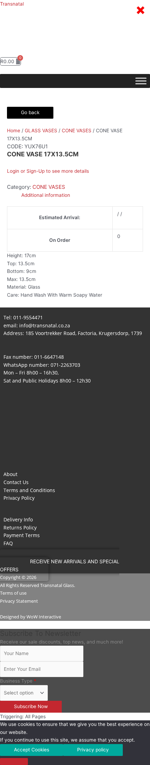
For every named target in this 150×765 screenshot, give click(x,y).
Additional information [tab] (45, 195)
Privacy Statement (19, 601)
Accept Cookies (31, 749)
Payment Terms (21, 535)
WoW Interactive (44, 617)
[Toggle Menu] (141, 81)
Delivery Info (18, 519)
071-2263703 (65, 365)
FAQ (8, 543)
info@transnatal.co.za (44, 325)
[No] (14, 761)
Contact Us (16, 482)
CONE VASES (76, 130)
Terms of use (13, 593)
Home (13, 130)
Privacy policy (93, 749)
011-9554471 (28, 317)
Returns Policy (20, 527)
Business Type (18, 681)
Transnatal (12, 4)
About (10, 474)
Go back (30, 112)
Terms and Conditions (29, 490)
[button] (75, 50)
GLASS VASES (41, 130)
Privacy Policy (19, 498)
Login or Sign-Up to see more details (48, 171)
